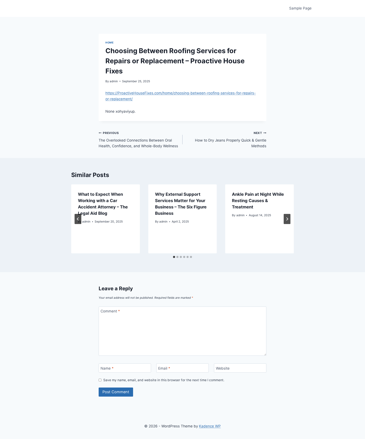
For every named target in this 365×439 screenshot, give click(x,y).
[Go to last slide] (78, 219)
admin (114, 81)
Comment (110, 311)
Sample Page (300, 8)
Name (107, 368)
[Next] (287, 219)
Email (164, 368)
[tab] (174, 257)
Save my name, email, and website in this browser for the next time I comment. (163, 380)
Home (109, 42)
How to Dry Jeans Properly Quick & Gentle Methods (230, 139)
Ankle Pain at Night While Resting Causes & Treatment (258, 200)
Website (223, 368)
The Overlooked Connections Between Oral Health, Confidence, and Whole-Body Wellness (138, 139)
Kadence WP (210, 426)
